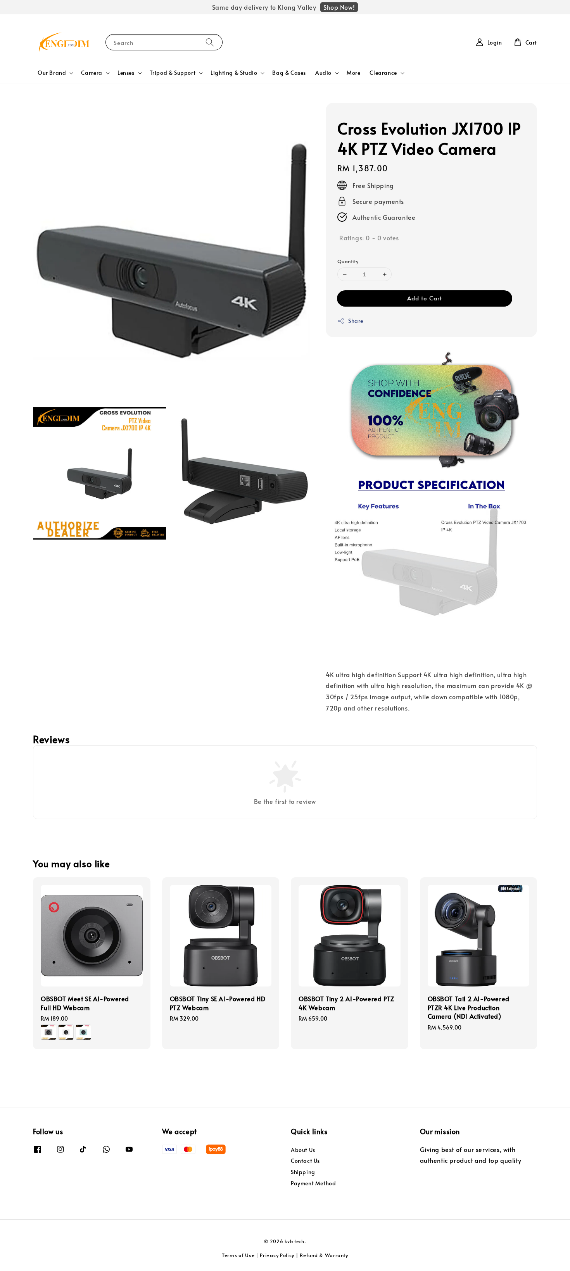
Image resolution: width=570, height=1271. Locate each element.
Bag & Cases (289, 72)
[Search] (209, 42)
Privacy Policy (277, 1255)
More (353, 72)
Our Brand (52, 72)
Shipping (303, 1172)
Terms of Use (238, 1255)
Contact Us (305, 1160)
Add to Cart (424, 298)
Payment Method (313, 1183)
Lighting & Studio (234, 72)
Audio (323, 72)
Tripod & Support (173, 72)
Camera (91, 72)
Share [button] (355, 320)
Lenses (126, 72)
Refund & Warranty (324, 1255)
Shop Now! (339, 7)
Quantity (347, 261)
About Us (303, 1150)
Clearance (383, 72)
